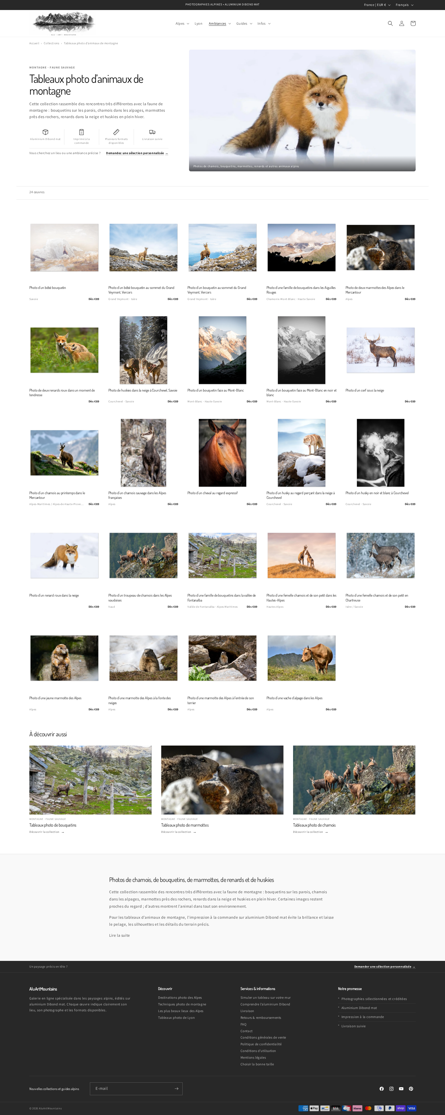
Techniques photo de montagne (182, 1004)
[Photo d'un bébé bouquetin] (64, 247)
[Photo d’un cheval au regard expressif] (222, 453)
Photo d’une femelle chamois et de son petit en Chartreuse (377, 597)
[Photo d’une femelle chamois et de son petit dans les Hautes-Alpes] (302, 555)
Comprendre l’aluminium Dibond (265, 1004)
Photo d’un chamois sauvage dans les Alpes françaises (137, 495)
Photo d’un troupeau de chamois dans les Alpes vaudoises (140, 597)
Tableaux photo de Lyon (176, 1017)
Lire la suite (119, 935)
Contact (247, 1031)
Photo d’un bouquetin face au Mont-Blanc (215, 390)
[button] (181, 23)
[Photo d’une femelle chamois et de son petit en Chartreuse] (381, 555)
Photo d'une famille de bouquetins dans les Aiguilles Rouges (301, 289)
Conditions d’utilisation (258, 1051)
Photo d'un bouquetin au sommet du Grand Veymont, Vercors (216, 289)
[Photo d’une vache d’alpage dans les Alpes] (302, 658)
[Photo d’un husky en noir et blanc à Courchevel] (381, 453)
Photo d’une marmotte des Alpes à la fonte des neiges (139, 700)
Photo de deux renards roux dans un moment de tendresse (62, 392)
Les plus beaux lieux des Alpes (180, 1011)
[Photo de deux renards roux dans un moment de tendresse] (64, 350)
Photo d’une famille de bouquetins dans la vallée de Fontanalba (221, 597)
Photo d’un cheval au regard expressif (212, 493)
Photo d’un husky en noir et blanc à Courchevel (377, 493)
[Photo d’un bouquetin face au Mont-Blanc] (222, 350)
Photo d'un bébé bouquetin (47, 287)
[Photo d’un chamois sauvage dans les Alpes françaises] (143, 453)
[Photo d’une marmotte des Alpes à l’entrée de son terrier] (222, 658)
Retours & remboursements (261, 1017)
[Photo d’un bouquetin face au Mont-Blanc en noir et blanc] (302, 350)
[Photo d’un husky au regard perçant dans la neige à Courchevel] (302, 453)
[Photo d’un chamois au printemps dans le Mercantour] (64, 453)
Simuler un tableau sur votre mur (266, 997)
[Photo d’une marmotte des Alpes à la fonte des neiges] (143, 658)
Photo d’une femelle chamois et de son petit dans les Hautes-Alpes (301, 597)
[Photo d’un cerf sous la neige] (381, 350)
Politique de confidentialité (261, 1044)
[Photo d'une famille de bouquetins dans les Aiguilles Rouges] (302, 247)
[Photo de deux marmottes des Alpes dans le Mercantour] (381, 247)
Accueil (34, 43)
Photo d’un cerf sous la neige (365, 390)
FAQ (244, 1024)
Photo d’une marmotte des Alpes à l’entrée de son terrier (220, 700)
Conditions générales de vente (263, 1037)
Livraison (247, 1011)
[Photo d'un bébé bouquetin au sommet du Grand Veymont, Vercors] (143, 247)
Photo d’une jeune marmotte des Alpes (55, 698)
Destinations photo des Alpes (180, 997)
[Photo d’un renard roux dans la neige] (64, 555)
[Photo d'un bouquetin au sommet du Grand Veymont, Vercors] (222, 247)
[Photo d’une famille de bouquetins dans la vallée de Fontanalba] (222, 555)
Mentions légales (253, 1057)
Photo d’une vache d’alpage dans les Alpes (294, 698)
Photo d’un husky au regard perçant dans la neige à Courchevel (301, 495)
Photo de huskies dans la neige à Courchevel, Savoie (142, 390)
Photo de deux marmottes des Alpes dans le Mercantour (375, 289)
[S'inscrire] (176, 1089)
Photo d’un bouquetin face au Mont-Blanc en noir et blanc (301, 392)
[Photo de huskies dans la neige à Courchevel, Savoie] (143, 350)
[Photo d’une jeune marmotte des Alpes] (64, 658)
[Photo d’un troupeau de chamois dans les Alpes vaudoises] (143, 555)
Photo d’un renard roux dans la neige (54, 595)
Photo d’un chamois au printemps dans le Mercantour (57, 495)
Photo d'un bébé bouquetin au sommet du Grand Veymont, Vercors (141, 289)
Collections (51, 43)
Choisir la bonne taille (257, 1064)
